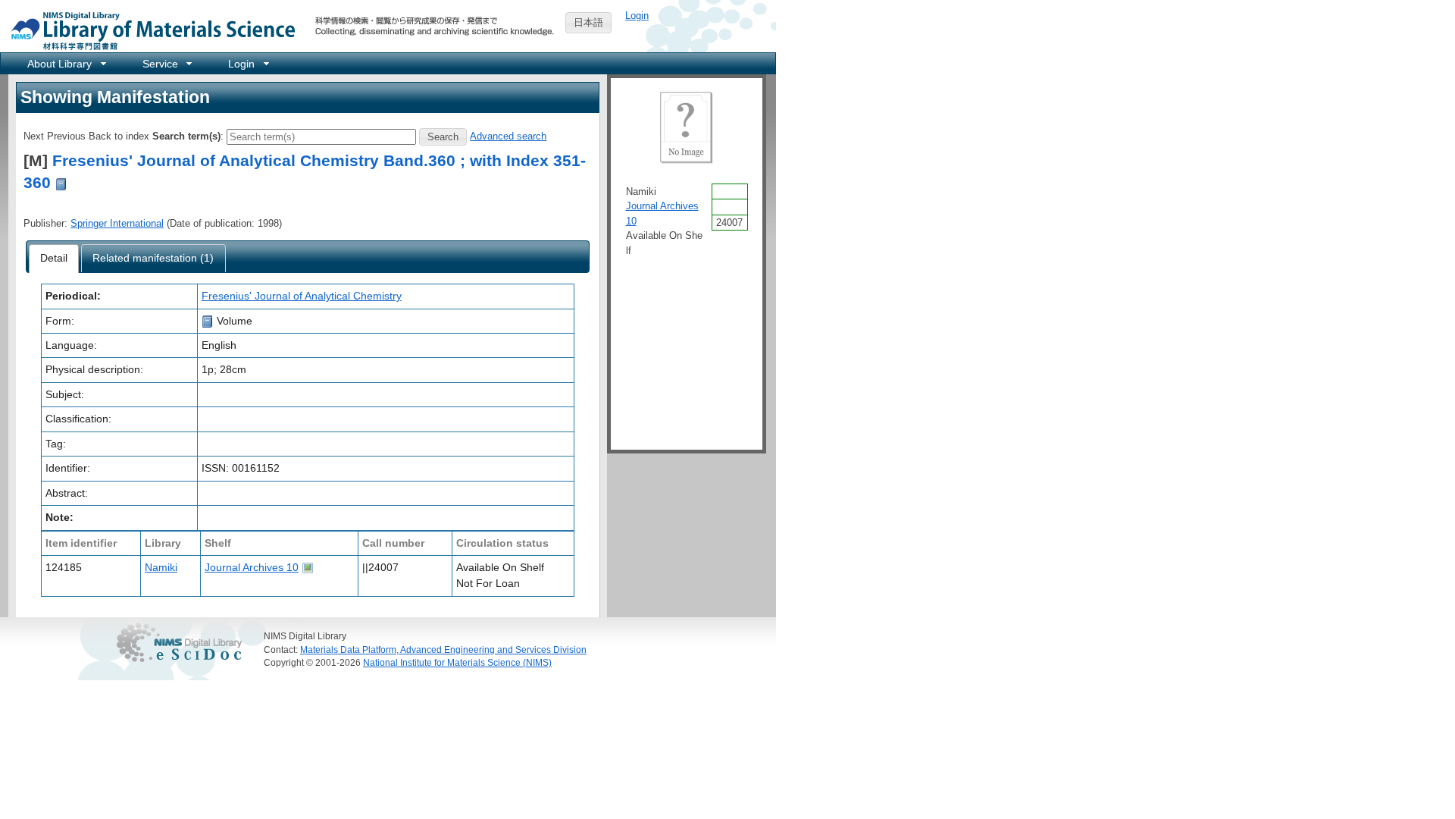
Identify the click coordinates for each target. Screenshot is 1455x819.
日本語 (588, 22)
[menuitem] (65, 63)
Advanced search (508, 136)
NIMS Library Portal (149, 30)
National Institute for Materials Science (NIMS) (457, 662)
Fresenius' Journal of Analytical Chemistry (302, 296)
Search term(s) (186, 136)
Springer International (117, 223)
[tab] (54, 258)
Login (637, 15)
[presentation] (54, 258)
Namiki (161, 567)
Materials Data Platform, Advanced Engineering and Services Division (443, 649)
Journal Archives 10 (252, 567)
